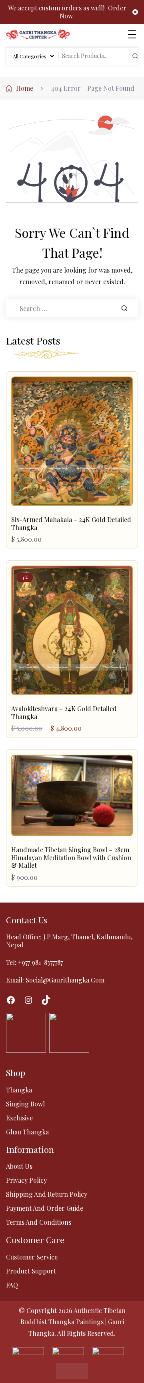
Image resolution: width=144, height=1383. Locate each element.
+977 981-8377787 (40, 962)
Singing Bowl (25, 1104)
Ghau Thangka (27, 1132)
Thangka (19, 1090)
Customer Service (32, 1257)
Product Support (31, 1271)
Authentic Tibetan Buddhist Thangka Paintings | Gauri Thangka (73, 1321)
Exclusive (19, 1118)
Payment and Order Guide (44, 1208)
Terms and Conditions (38, 1222)
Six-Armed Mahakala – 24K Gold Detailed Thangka (71, 523)
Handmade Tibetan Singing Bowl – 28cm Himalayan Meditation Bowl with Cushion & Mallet (71, 857)
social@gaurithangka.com (65, 980)
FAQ (12, 1285)
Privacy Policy (26, 1180)
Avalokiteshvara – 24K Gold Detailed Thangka (64, 712)
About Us (19, 1166)
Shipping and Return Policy (46, 1194)
